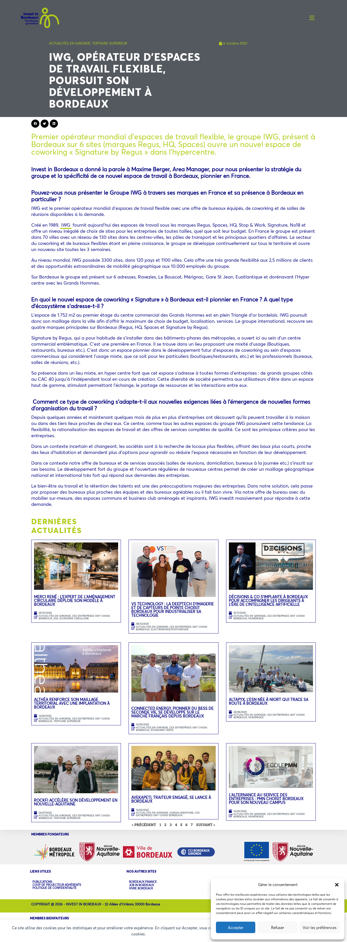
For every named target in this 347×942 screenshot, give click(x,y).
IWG (65, 225)
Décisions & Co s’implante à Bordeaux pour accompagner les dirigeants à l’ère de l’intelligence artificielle (268, 600)
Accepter (235, 927)
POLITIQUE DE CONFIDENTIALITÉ (55, 887)
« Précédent (144, 824)
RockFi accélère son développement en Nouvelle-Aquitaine (75, 802)
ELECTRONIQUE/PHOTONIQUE (169, 629)
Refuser (277, 927)
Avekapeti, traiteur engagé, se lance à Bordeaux (171, 799)
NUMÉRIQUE (256, 618)
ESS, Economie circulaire (71, 618)
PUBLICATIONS (42, 881)
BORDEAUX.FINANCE (143, 882)
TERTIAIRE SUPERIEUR (109, 43)
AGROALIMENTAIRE (181, 812)
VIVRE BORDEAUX (141, 888)
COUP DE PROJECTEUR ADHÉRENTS (57, 884)
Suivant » (205, 824)
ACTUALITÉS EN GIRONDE (69, 43)
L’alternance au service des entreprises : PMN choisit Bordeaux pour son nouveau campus (266, 798)
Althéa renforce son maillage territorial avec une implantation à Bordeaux (72, 703)
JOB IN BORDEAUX (141, 885)
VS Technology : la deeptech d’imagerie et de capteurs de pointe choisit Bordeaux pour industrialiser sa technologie (172, 609)
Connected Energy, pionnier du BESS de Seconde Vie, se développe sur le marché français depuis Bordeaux (172, 712)
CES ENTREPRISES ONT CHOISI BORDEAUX (269, 617)
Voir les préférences (320, 927)
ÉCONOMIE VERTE (162, 730)
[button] (336, 884)
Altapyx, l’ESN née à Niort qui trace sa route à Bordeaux (268, 701)
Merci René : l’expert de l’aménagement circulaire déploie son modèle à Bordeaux (74, 600)
